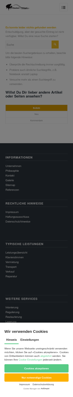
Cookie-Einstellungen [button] (30, 359)
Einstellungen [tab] (29, 339)
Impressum (24, 384)
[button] (36, 368)
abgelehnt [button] (46, 356)
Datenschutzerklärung (43, 384)
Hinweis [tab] (11, 339)
